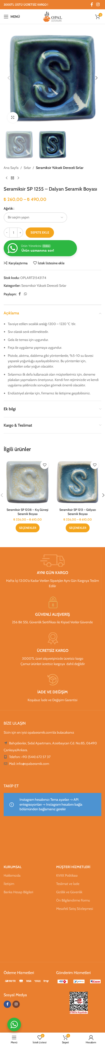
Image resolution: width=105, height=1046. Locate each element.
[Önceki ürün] (7, 178)
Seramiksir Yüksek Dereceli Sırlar (60, 167)
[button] (8, 78)
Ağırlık (8, 208)
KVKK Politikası (67, 875)
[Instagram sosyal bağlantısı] (98, 4)
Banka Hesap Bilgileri (18, 892)
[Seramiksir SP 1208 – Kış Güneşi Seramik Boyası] (27, 482)
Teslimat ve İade (67, 884)
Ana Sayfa (11, 167)
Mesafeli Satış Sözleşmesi (74, 908)
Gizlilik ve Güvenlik (69, 892)
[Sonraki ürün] (18, 178)
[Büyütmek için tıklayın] (12, 117)
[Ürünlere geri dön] (12, 178)
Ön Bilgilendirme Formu (73, 900)
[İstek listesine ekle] (44, 465)
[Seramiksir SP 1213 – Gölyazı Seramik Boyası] (77, 482)
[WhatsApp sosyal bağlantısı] (25, 294)
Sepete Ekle (40, 232)
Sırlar (27, 167)
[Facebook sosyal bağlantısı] (92, 4)
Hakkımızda (12, 875)
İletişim (9, 884)
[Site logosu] (52, 16)
